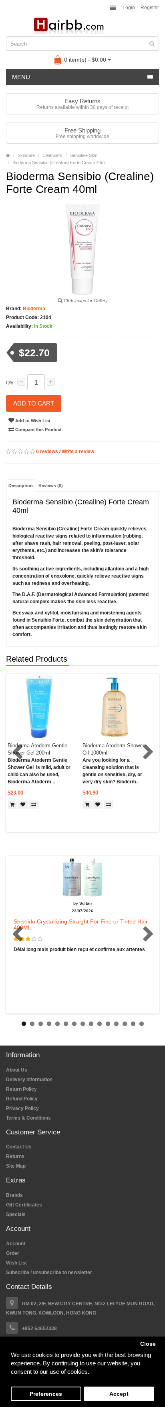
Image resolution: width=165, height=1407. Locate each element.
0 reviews (47, 451)
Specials (16, 1214)
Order (12, 1253)
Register (150, 7)
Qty (9, 382)
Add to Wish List (32, 420)
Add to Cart (33, 403)
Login (129, 7)
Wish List (16, 1263)
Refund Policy (22, 1099)
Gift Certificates (24, 1205)
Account (15, 1243)
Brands (14, 1195)
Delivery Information (29, 1079)
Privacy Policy (22, 1108)
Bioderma (33, 308)
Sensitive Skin (83, 155)
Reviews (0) (50, 485)
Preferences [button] (46, 1394)
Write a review (78, 451)
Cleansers (52, 155)
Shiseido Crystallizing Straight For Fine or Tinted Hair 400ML (81, 924)
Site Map (16, 1166)
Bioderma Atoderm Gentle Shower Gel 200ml (37, 749)
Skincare (26, 155)
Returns (15, 1156)
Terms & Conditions (28, 1118)
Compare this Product (38, 429)
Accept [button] (119, 1394)
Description (20, 485)
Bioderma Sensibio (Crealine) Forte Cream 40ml (58, 162)
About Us (16, 1070)
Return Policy (21, 1089)
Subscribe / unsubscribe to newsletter (49, 1272)
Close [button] (148, 1344)
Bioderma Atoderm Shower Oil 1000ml (113, 749)
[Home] (8, 155)
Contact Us (19, 1147)
